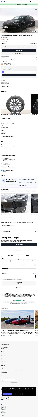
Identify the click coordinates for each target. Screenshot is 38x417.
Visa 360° (34, 31)
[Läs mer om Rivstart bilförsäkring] (15, 170)
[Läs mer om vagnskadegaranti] (10, 163)
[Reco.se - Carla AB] (8, 398)
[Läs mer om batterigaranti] (8, 166)
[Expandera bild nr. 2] (19, 20)
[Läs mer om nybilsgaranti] (8, 158)
